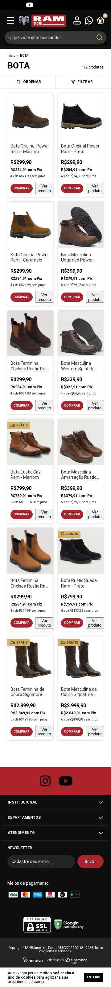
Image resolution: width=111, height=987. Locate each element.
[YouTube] (29, 5)
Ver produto (44, 188)
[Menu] (10, 20)
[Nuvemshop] (67, 961)
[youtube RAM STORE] (66, 781)
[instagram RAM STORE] (45, 781)
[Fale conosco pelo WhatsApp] (89, 20)
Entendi (93, 977)
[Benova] (33, 961)
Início (11, 55)
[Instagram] (7, 5)
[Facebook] (18, 5)
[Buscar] (99, 37)
